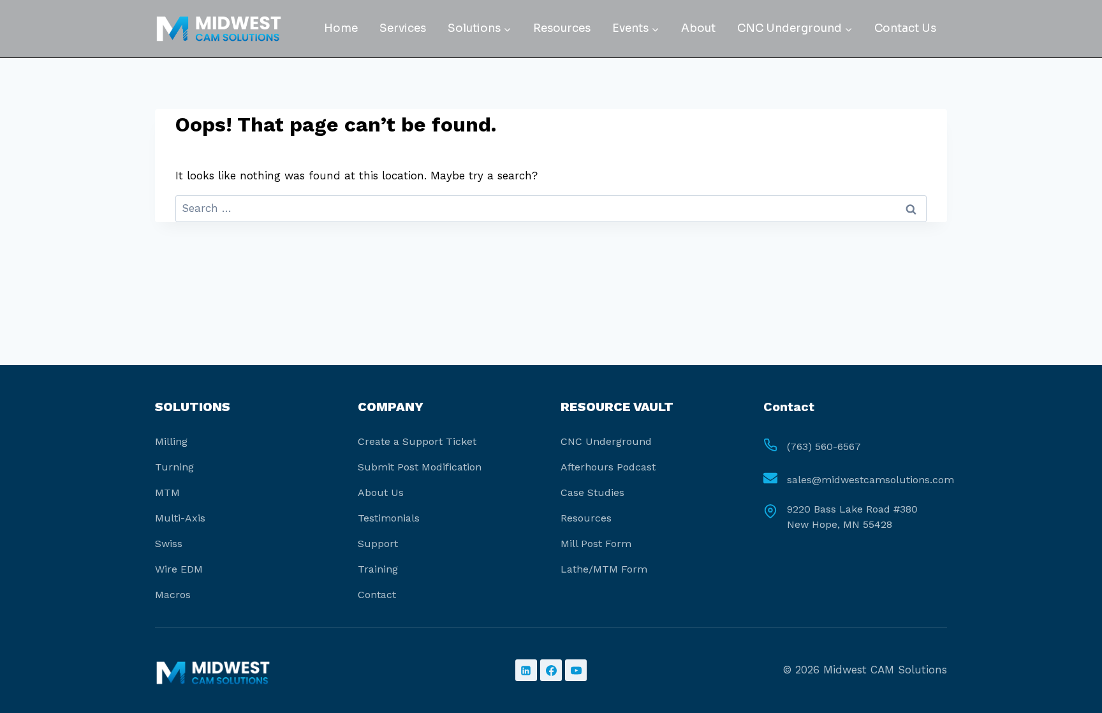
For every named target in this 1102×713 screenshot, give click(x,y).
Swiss (168, 543)
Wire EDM (179, 569)
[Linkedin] (526, 670)
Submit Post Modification (419, 467)
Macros (173, 595)
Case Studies (592, 492)
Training (378, 569)
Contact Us (905, 28)
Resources (562, 28)
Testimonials (389, 518)
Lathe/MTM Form (604, 569)
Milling (171, 441)
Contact (377, 595)
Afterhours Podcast (608, 467)
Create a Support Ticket (417, 441)
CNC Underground (606, 441)
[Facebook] (551, 670)
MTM (167, 492)
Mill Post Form (596, 543)
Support (378, 543)
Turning (174, 467)
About (698, 28)
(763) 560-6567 (824, 446)
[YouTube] (576, 670)
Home (341, 28)
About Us (381, 492)
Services (402, 28)
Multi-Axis (180, 518)
